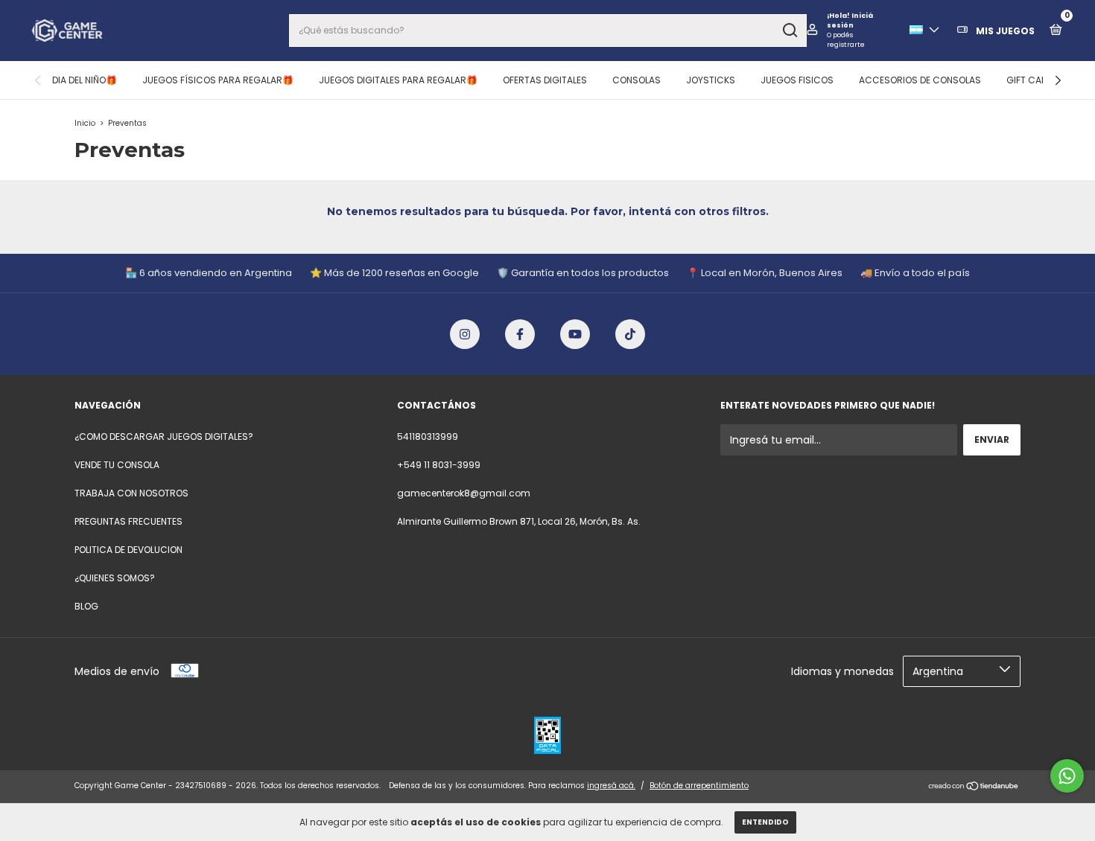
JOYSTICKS (710, 80)
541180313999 (427, 436)
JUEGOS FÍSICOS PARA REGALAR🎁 (217, 80)
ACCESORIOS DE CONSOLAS (920, 80)
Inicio (84, 123)
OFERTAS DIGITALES (545, 80)
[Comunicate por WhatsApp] (1067, 776)
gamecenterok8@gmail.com (463, 493)
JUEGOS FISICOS (797, 80)
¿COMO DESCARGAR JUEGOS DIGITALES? (163, 436)
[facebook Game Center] (520, 334)
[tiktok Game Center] (630, 334)
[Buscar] (789, 30)
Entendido (765, 822)
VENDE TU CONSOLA (116, 464)
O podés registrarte (846, 40)
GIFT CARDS (1032, 80)
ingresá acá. (611, 785)
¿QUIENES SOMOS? (114, 578)
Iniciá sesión (850, 20)
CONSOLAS (636, 80)
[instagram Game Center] (465, 334)
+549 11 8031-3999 (438, 464)
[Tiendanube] (974, 787)
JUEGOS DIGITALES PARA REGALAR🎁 (398, 80)
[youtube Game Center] (575, 334)
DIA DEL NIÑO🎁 (84, 80)
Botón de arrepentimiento (699, 785)
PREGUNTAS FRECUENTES (128, 521)
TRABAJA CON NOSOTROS (131, 493)
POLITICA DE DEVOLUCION (128, 549)
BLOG (86, 606)
